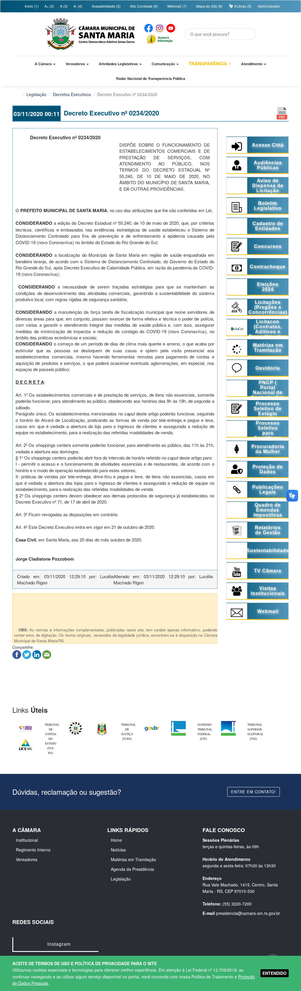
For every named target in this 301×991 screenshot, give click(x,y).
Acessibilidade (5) (106, 6)
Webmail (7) (176, 6)
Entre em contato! (253, 791)
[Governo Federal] (152, 723)
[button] (45, 63)
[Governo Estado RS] (102, 723)
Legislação (36, 94)
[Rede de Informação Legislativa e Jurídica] (25, 739)
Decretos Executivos (72, 94)
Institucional (27, 840)
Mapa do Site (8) (209, 6)
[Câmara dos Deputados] (178, 723)
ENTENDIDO (274, 973)
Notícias (118, 850)
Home (116, 840)
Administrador (269, 6)
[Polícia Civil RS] (75, 723)
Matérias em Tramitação (133, 859)
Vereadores (26, 859)
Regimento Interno (33, 850)
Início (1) (31, 6)
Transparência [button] (208, 63)
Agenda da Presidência (132, 869)
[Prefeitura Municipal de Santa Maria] (25, 726)
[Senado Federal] (228, 723)
